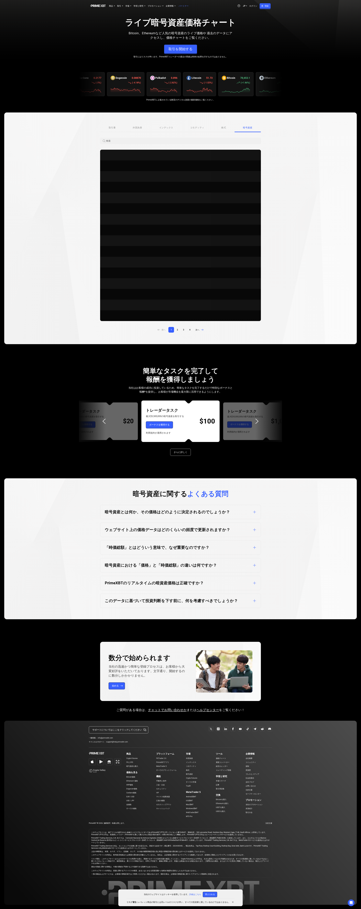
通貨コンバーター (222, 762)
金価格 (128, 805)
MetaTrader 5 (161, 766)
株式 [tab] (223, 127)
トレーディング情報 (223, 770)
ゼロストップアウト (163, 805)
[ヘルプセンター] (239, 5)
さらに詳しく (180, 452)
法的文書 (249, 790)
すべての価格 (131, 809)
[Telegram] (254, 728)
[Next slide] (257, 421)
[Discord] (269, 728)
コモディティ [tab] (197, 127)
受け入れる (210, 894)
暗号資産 (189, 774)
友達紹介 (249, 809)
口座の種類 (160, 801)
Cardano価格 (131, 793)
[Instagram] (218, 728)
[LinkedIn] (225, 728)
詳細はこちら (195, 894)
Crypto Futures (132, 758)
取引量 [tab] (112, 127)
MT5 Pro (189, 816)
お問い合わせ (251, 786)
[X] (210, 728)
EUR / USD (130, 797)
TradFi (188, 786)
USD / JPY (130, 801)
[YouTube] (240, 728)
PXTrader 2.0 (161, 758)
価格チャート (221, 758)
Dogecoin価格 (131, 789)
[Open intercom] (351, 902)
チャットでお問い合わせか (167, 710)
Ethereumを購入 (222, 803)
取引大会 (249, 812)
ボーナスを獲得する (83, 424)
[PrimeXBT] (98, 6)
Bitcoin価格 (130, 777)
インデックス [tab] (166, 127)
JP (244, 6)
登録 (266, 6)
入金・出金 (160, 785)
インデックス (191, 762)
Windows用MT (191, 809)
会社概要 (249, 758)
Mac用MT (189, 805)
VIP (157, 793)
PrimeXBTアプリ (162, 762)
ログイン (253, 6)
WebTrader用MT (192, 812)
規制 (247, 766)
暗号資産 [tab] (247, 127)
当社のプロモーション (254, 805)
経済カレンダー (222, 766)
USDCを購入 (220, 811)
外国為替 (189, 758)
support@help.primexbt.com (117, 742)
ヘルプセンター (207, 710)
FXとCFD (129, 762)
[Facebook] (232, 728)
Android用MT (191, 797)
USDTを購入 (220, 807)
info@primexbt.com (105, 738)
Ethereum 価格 (132, 781)
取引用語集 (220, 789)
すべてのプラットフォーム (166, 770)
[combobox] (183, 141)
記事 (217, 785)
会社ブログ (250, 782)
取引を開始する (181, 49)
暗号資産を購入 (132, 766)
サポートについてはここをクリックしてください (117, 729)
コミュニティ (251, 762)
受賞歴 (248, 770)
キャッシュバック (163, 809)
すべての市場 (191, 782)
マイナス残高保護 (163, 797)
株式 (187, 770)
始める (115, 685)
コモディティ (191, 766)
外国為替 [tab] (137, 127)
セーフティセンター (253, 794)
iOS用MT (189, 801)
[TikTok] (247, 728)
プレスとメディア (252, 774)
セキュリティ (161, 789)
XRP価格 (129, 785)
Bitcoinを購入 (221, 799)
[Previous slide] (104, 421)
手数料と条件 (161, 781)
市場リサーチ (221, 781)
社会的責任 (250, 778)
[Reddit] (262, 728)
